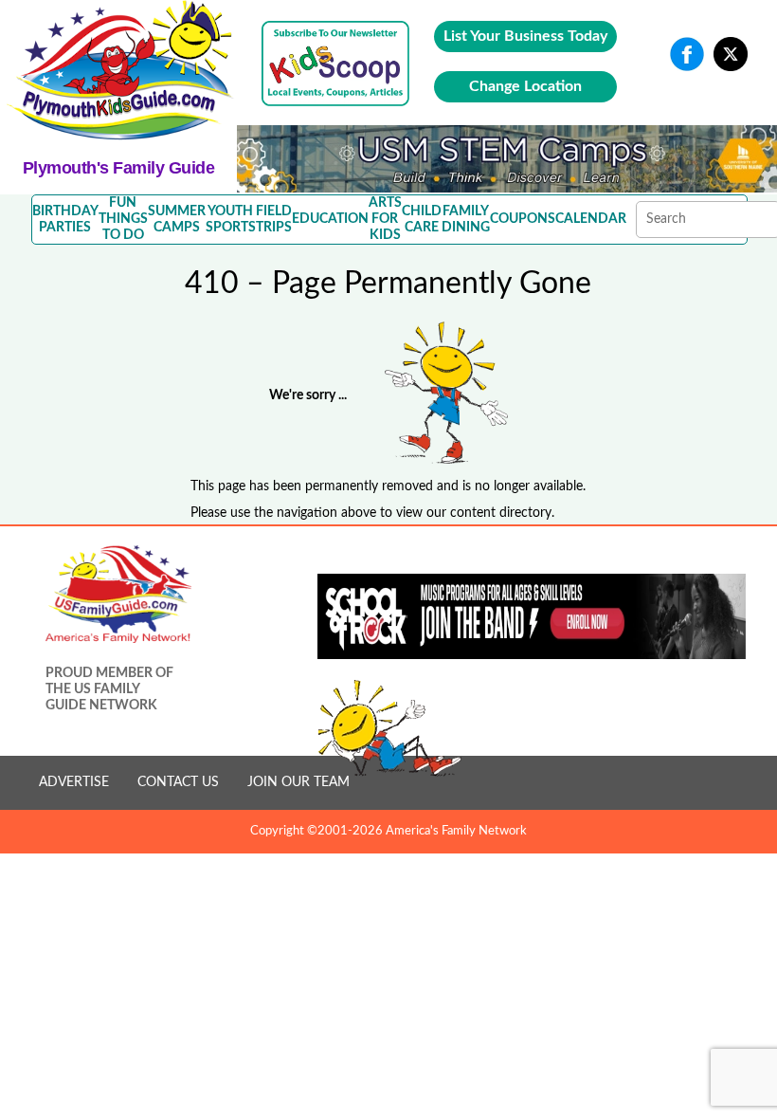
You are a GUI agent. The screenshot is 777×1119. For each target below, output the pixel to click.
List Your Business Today (525, 36)
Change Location (525, 86)
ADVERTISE (74, 782)
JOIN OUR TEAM (298, 782)
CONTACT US (178, 782)
